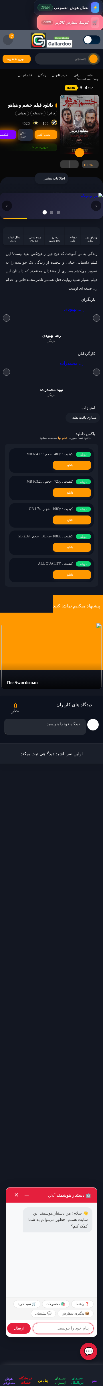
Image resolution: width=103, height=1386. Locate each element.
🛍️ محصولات (55, 1304)
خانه (90, 75)
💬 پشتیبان (43, 1313)
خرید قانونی (60, 75)
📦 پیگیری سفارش (75, 1313)
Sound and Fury (88, 79)
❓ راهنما (82, 1304)
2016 (13, 240)
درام (52, 113)
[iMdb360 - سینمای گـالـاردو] (51, 40)
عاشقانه (38, 113)
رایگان (42, 75)
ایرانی (77, 75)
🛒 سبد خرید (27, 1304)
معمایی (22, 113)
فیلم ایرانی (25, 75)
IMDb (71, 88)
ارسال (19, 1328)
